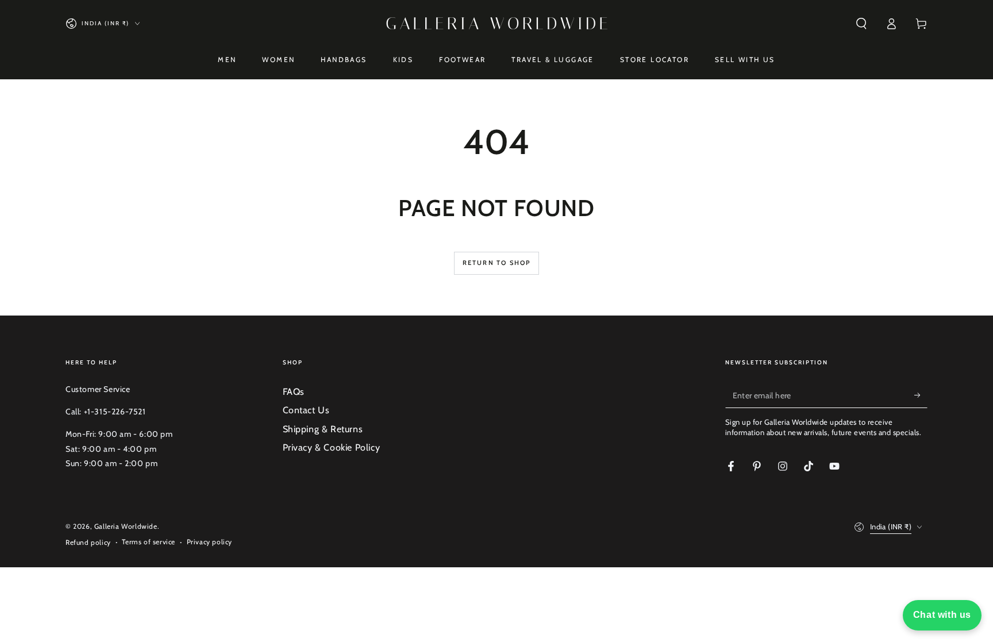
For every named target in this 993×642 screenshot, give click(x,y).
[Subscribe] (920, 395)
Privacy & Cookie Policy (331, 447)
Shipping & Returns (323, 429)
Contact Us (306, 410)
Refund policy (88, 542)
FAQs (294, 391)
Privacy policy (209, 541)
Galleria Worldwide (125, 526)
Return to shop (497, 263)
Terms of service (148, 541)
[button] (861, 23)
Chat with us (942, 615)
